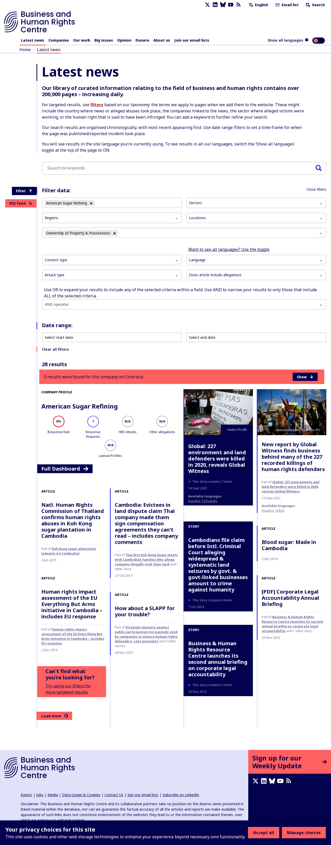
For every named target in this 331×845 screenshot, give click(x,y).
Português (209, 501)
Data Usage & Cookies (81, 794)
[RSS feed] (238, 4)
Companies (58, 40)
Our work (81, 40)
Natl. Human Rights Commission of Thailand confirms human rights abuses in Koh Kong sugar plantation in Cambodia (72, 520)
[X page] (207, 4)
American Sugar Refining (79, 406)
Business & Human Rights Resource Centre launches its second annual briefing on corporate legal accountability (217, 659)
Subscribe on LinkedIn (180, 794)
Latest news (32, 40)
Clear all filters (55, 349)
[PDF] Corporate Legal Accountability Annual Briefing (290, 598)
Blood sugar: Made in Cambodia (289, 545)
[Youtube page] (231, 4)
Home (25, 49)
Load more (51, 715)
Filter (21, 190)
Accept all (263, 832)
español (194, 501)
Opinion (124, 40)
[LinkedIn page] (215, 4)
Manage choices (304, 832)
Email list (290, 4)
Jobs (39, 794)
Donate (142, 40)
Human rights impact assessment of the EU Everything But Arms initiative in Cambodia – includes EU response (71, 604)
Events (26, 794)
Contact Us (113, 794)
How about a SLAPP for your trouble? (145, 611)
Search (318, 4)
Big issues (103, 40)
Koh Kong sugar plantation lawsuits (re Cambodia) (68, 551)
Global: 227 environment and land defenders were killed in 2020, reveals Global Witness (217, 458)
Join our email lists (191, 40)
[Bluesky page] (223, 4)
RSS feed (17, 203)
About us (161, 40)
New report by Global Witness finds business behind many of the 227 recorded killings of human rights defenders (293, 457)
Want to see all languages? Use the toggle (228, 249)
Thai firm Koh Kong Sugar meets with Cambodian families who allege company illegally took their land (146, 559)
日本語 (279, 510)
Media (53, 794)
